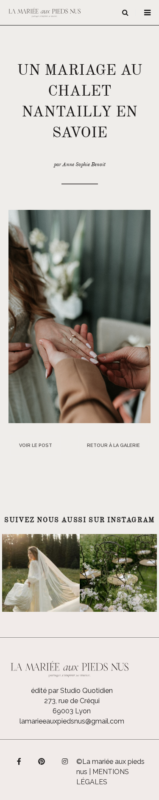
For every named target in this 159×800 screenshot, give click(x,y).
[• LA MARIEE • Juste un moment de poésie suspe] (41, 573)
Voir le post (35, 445)
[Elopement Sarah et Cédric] (79, 316)
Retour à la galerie (113, 445)
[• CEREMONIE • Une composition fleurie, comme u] (118, 573)
